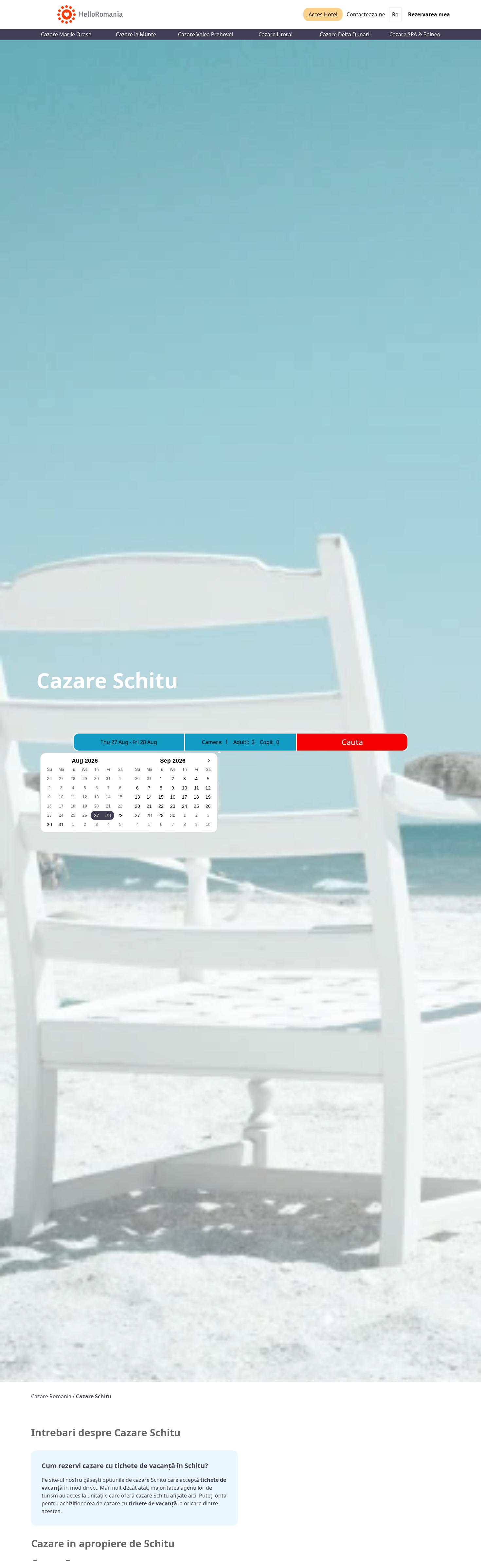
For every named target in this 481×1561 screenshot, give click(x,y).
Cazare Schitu (94, 1396)
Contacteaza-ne (366, 14)
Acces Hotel (323, 14)
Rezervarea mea (429, 14)
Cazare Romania (52, 1396)
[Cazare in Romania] (90, 14)
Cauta (352, 741)
